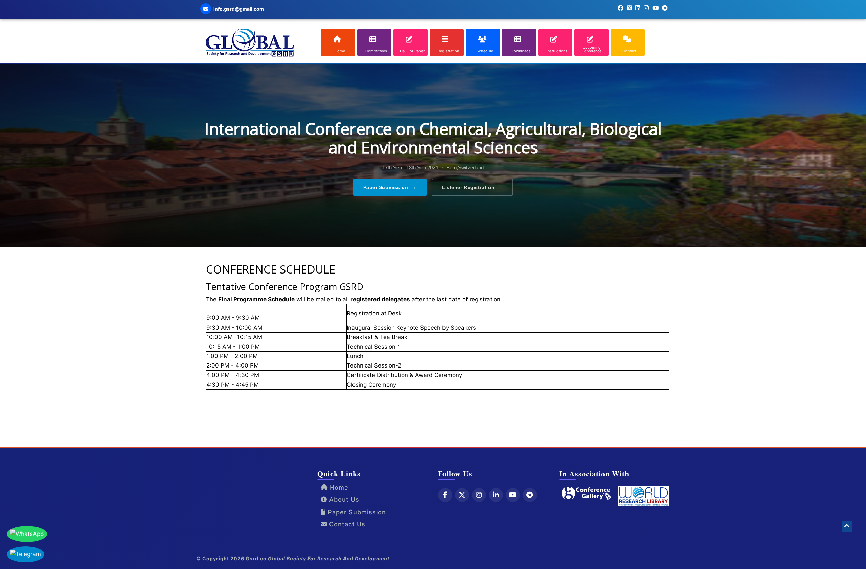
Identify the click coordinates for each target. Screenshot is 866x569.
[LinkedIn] (496, 495)
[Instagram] (479, 495)
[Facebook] (445, 495)
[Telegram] (530, 495)
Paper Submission (390, 187)
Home (338, 487)
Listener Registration (472, 187)
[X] (462, 495)
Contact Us (346, 524)
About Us (343, 499)
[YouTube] (513, 495)
